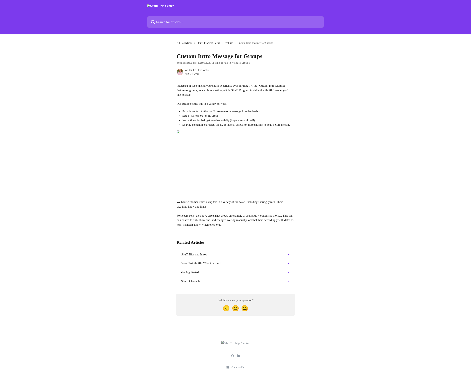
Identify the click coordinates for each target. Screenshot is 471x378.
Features (228, 43)
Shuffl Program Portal (208, 43)
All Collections (184, 43)
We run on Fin (238, 367)
